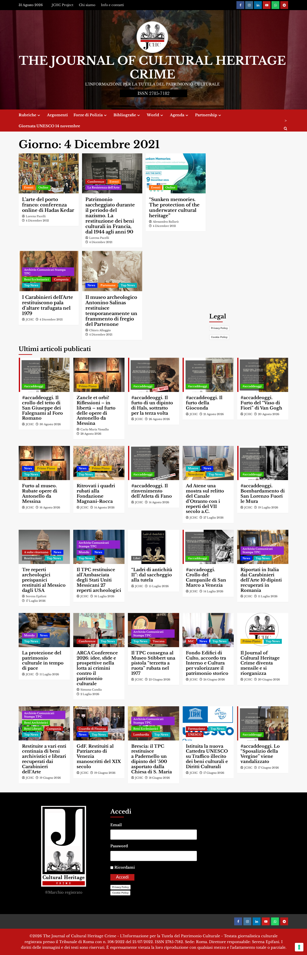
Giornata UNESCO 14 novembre (49, 126)
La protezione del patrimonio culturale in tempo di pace (43, 660)
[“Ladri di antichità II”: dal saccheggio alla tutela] (153, 547)
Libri (136, 558)
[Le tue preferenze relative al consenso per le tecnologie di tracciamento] (299, 947)
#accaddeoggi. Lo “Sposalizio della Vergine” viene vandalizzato (260, 754)
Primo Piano (88, 386)
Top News (31, 285)
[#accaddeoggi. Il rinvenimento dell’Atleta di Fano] (153, 463)
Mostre (193, 468)
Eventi (28, 187)
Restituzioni (33, 558)
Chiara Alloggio (100, 330)
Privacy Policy (219, 328)
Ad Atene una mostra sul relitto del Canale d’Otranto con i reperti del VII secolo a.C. (205, 498)
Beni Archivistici (36, 722)
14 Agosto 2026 (104, 507)
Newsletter (195, 474)
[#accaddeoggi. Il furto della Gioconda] (208, 375)
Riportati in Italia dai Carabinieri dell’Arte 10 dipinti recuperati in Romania (261, 580)
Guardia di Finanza (92, 728)
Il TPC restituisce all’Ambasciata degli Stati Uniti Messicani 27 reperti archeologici (99, 580)
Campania (61, 279)
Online (43, 187)
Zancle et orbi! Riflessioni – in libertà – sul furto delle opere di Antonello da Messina (96, 410)
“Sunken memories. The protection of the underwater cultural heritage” (174, 207)
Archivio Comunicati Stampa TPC (45, 271)
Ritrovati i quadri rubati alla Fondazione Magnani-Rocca (96, 493)
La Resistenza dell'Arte (103, 187)
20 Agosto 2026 (268, 414)
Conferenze (95, 181)
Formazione (196, 728)
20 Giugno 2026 (269, 679)
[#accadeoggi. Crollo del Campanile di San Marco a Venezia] (208, 547)
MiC (191, 641)
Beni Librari (32, 728)
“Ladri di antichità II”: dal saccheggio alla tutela (151, 575)
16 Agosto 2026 (50, 507)
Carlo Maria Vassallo (94, 429)
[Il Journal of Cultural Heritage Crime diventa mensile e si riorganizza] (262, 630)
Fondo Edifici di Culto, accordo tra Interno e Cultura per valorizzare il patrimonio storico (207, 663)
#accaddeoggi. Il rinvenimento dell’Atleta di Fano (151, 491)
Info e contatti (112, 5)
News (91, 285)
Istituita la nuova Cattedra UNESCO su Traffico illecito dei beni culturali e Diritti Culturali (207, 756)
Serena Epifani (36, 596)
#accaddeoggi (33, 386)
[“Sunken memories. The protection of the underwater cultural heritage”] (176, 173)
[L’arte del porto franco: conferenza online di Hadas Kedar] (49, 173)
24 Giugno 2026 (214, 679)
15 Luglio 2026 (159, 586)
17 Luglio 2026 (36, 600)
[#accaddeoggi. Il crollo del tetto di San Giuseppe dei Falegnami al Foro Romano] (44, 375)
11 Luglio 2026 (268, 596)
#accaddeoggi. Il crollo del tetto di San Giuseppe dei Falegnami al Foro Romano (42, 408)
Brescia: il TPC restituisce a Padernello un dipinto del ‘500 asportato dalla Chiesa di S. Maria (151, 759)
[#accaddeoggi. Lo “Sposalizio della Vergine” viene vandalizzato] (262, 723)
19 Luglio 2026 (268, 507)
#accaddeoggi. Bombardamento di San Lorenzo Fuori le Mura (262, 493)
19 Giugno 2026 (50, 777)
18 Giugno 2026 (159, 777)
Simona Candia (91, 689)
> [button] (286, 120)
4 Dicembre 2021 (37, 220)
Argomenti (57, 115)
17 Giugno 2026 (213, 772)
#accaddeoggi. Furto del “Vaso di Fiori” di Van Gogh (261, 403)
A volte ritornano (36, 552)
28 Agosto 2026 (90, 433)
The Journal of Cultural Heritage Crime (152, 68)
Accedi (122, 877)
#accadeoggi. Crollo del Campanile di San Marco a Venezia (206, 577)
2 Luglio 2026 (89, 694)
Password (119, 846)
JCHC (30, 319)
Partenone (108, 285)
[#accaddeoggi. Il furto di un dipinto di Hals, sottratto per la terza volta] (153, 375)
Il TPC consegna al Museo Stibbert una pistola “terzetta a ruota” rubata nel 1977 (153, 663)
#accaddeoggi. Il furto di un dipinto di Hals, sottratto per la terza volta (152, 405)
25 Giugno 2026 (159, 679)
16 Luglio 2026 (104, 596)
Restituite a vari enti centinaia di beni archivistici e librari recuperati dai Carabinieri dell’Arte (44, 759)
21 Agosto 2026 (213, 414)
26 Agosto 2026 (159, 419)
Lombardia (141, 734)
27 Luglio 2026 (213, 517)
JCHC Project (62, 5)
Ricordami (124, 867)
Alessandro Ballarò (166, 221)
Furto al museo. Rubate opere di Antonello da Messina (39, 493)
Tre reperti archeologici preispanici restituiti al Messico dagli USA (44, 580)
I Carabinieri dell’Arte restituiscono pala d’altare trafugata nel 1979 (47, 305)
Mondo (84, 552)
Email (116, 825)
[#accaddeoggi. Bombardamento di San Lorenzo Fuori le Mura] (262, 463)
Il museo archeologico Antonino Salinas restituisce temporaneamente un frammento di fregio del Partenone (111, 311)
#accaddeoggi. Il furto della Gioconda (204, 403)
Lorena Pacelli (36, 216)
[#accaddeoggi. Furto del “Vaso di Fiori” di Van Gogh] (262, 375)
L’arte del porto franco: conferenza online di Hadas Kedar (48, 205)
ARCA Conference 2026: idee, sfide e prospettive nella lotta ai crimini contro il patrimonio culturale (97, 668)
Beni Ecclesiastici (36, 279)
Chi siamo (87, 5)
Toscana (159, 641)
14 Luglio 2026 (213, 591)
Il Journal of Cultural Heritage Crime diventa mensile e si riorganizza (260, 663)
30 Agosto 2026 (50, 424)
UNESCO (194, 734)
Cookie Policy (219, 337)
